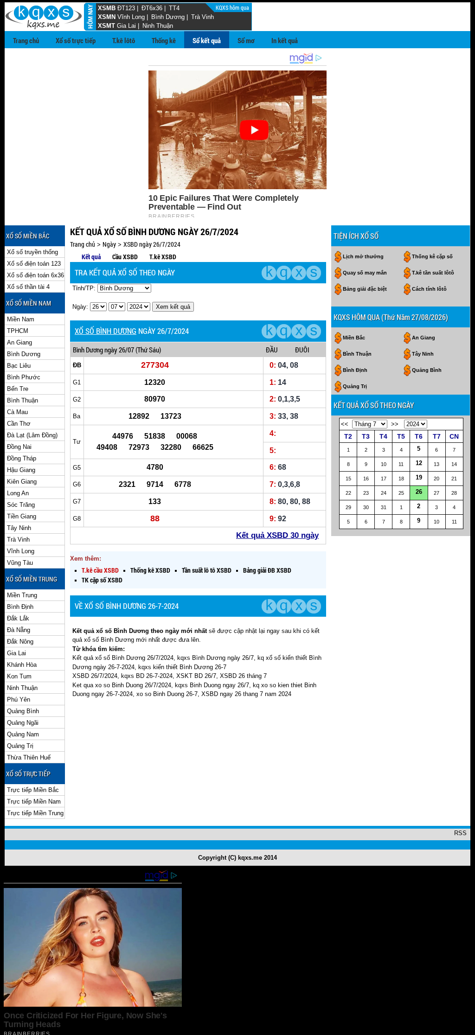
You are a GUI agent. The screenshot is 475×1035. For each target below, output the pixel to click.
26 (419, 491)
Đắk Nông (20, 641)
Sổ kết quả (207, 40)
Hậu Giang (21, 469)
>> (394, 424)
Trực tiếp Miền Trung (35, 813)
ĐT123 (126, 8)
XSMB (107, 8)
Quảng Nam (23, 734)
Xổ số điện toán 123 (34, 263)
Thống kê (164, 40)
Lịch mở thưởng (363, 256)
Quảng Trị (20, 745)
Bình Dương (168, 16)
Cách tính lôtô (429, 289)
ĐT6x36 (151, 8)
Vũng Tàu (20, 562)
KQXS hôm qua (233, 7)
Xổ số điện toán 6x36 (35, 275)
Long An (18, 493)
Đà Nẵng (18, 629)
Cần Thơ (19, 423)
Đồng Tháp (21, 458)
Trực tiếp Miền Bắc (33, 789)
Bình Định (20, 606)
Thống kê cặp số (432, 256)
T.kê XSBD (162, 256)
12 (419, 463)
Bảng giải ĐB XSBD (267, 570)
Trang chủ (26, 40)
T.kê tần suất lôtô (433, 272)
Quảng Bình (23, 711)
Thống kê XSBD (150, 570)
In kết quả (284, 40)
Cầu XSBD (125, 256)
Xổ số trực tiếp (76, 40)
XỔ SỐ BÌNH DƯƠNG (105, 331)
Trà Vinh (202, 16)
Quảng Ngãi (23, 722)
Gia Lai (126, 25)
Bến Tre (17, 388)
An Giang (19, 342)
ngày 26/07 (119, 349)
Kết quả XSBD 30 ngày (277, 535)
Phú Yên (18, 699)
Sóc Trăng (21, 504)
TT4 (174, 8)
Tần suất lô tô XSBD (206, 570)
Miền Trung (22, 595)
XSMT (106, 25)
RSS (460, 833)
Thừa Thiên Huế (29, 757)
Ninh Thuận (157, 25)
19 (419, 477)
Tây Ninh (19, 527)
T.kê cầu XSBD (100, 570)
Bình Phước (23, 377)
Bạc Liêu (19, 365)
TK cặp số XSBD (102, 579)
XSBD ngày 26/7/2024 (151, 244)
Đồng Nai (19, 446)
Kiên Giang (22, 481)
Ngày (109, 244)
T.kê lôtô (123, 40)
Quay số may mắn (365, 272)
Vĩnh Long (131, 16)
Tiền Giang (21, 516)
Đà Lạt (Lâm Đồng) (32, 435)
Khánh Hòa (22, 664)
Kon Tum (19, 676)
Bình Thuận (22, 400)
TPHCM (17, 330)
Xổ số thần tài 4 (28, 286)
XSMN (107, 16)
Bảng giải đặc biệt (365, 289)
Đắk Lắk (18, 618)
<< (344, 424)
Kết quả (91, 256)
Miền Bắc (354, 337)
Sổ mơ (246, 40)
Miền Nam (20, 319)
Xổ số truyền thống (32, 252)
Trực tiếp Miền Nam (34, 801)
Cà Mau (17, 412)
